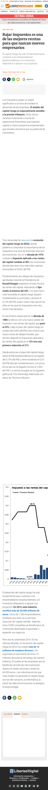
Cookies (34, 778)
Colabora (38, 6)
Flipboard (29, 786)
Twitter (13, 786)
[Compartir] (4, 79)
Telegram (33, 786)
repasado (26, 240)
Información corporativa (23, 776)
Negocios (40, 11)
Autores (33, 780)
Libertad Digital (24, 771)
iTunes (37, 786)
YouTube (21, 786)
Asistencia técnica (19, 780)
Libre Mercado (7, 29)
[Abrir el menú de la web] (3, 6)
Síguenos (29, 79)
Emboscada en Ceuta (16, 1)
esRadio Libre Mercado (27, 11)
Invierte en (13, 11)
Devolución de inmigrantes (33, 1)
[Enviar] (13, 79)
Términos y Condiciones (19, 778)
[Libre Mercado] (19, 6)
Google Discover (25, 786)
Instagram (17, 786)
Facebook (10, 786)
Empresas (4, 11)
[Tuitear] (9, 79)
